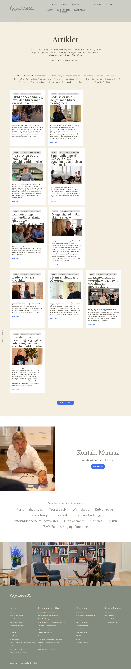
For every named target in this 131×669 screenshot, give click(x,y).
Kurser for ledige (89, 515)
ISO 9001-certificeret (82, 635)
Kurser (49, 10)
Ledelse (12, 612)
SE (117, 4)
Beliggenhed (108, 612)
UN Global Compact (82, 642)
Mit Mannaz (98, 4)
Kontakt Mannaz (112, 608)
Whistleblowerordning (111, 622)
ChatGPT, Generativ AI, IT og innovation (22, 642)
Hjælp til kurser (109, 615)
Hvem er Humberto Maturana (64, 279)
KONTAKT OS (98, 466)
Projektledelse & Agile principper (32, 82)
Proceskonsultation (16, 622)
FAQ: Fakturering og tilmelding (65, 526)
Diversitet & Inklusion (103, 82)
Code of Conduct (81, 622)
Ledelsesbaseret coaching (23, 279)
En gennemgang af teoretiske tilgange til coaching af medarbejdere (103, 282)
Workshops (80, 509)
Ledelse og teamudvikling (46, 612)
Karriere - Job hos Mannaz (84, 619)
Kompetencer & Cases (49, 608)
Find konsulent (109, 619)
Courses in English (103, 521)
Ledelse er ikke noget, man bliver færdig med (62, 100)
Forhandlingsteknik (19, 79)
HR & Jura (13, 632)
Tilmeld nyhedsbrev (29, 663)
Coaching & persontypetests (47, 625)
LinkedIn (13, 663)
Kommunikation (15, 639)
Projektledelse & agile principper (48, 615)
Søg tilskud (63, 515)
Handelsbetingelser (82, 625)
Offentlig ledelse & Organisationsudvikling (71, 79)
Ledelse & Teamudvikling (41, 79)
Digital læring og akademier (47, 629)
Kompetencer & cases (63, 11)
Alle (18, 76)
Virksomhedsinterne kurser (18, 652)
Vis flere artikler (65, 403)
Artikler (54, 4)
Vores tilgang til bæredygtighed (86, 615)
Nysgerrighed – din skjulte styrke (66, 216)
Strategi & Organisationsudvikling (62, 82)
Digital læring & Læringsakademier (66, 76)
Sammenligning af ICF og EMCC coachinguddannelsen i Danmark (66, 160)
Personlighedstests (29, 509)
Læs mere (15, 141)
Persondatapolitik (81, 632)
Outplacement (74, 521)
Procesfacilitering (112, 79)
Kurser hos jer (39, 515)
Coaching (13, 629)
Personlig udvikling (15, 619)
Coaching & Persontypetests (36, 76)
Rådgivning (79, 10)
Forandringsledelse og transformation (50, 639)
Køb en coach (105, 509)
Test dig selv (58, 509)
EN (114, 4)
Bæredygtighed (85, 82)
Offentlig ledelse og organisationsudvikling (51, 622)
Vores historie (80, 612)
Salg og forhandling (16, 649)
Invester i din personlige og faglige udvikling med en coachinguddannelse (27, 341)
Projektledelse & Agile (16, 615)
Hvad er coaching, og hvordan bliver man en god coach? (27, 100)
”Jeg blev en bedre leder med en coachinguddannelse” (27, 159)
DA (111, 4)
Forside (12, 19)
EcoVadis (78, 639)
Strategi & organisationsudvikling (48, 642)
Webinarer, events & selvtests (47, 649)
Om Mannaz (64, 4)
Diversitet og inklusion (17, 625)
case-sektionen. (73, 60)
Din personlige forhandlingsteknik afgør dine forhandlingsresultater (28, 219)
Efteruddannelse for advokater (36, 521)
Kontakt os (75, 4)
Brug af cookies (81, 629)
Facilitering (13, 646)
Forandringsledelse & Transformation (98, 76)
